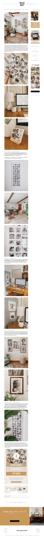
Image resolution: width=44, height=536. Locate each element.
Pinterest (38, 529)
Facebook (38, 530)
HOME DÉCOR (35, 51)
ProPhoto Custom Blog (19, 535)
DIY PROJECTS (35, 46)
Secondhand (35, 60)
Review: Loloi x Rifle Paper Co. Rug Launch (13, 502)
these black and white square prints (17, 153)
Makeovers (6, 532)
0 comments (7, 495)
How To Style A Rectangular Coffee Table (18, 502)
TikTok (38, 532)
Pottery (6, 528)
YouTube (38, 531)
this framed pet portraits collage (19, 260)
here (6, 157)
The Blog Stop (36, 535)
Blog (5, 529)
